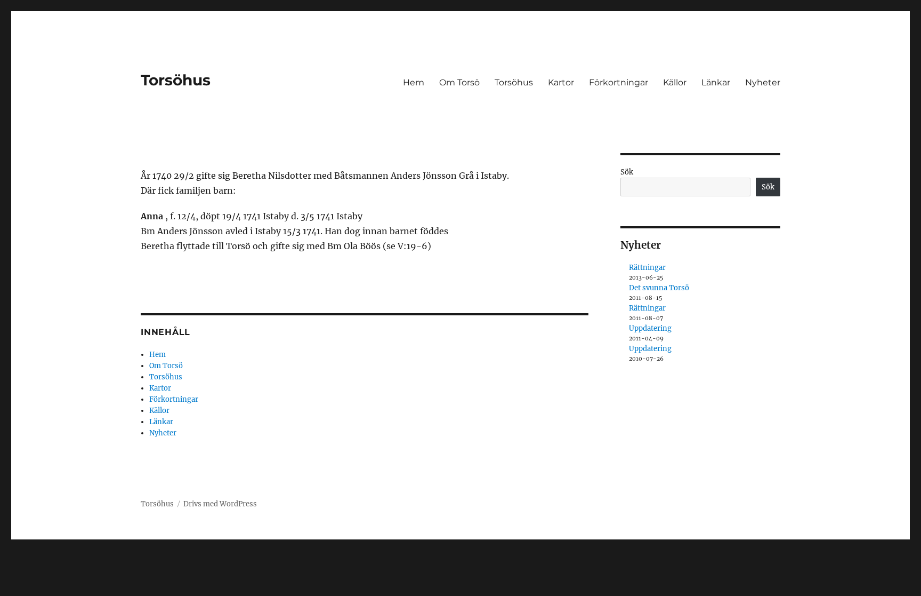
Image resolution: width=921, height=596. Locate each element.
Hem (413, 82)
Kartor (561, 82)
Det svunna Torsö (659, 287)
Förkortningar (618, 82)
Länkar (715, 82)
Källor (674, 82)
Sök (626, 172)
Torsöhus (176, 80)
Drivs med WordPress (220, 503)
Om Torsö (459, 82)
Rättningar (647, 267)
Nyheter (762, 82)
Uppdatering (650, 328)
